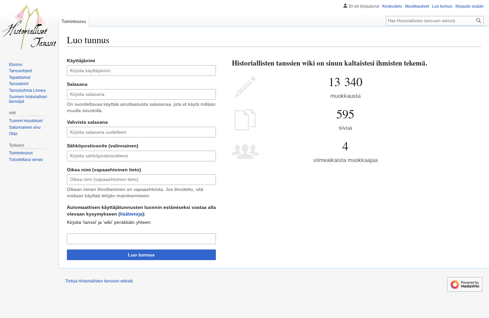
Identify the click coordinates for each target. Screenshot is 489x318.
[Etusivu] (29, 26)
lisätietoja (131, 214)
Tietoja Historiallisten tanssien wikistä (99, 281)
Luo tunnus (141, 254)
